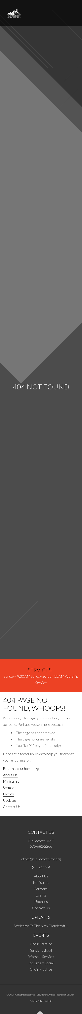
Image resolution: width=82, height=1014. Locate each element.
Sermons (9, 787)
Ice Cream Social (41, 963)
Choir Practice (41, 944)
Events (8, 794)
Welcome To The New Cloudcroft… (41, 926)
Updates (10, 800)
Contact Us (11, 806)
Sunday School (41, 950)
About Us (10, 775)
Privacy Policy (37, 1000)
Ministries (11, 781)
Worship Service (41, 956)
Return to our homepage (21, 768)
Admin (48, 1000)
